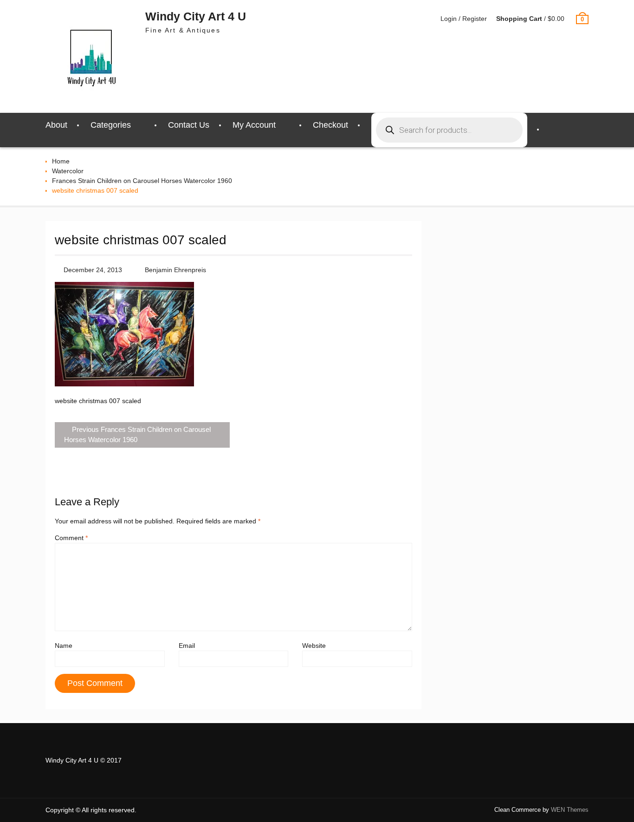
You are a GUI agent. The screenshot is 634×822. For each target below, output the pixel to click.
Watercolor (68, 171)
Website (314, 645)
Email (187, 645)
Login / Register (463, 18)
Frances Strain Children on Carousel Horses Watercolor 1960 (142, 180)
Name (63, 645)
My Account (254, 125)
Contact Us (188, 125)
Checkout (330, 125)
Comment (71, 537)
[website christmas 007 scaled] (124, 384)
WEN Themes (570, 809)
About (56, 125)
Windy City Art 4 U (195, 16)
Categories (111, 125)
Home (61, 161)
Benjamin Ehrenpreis (175, 270)
